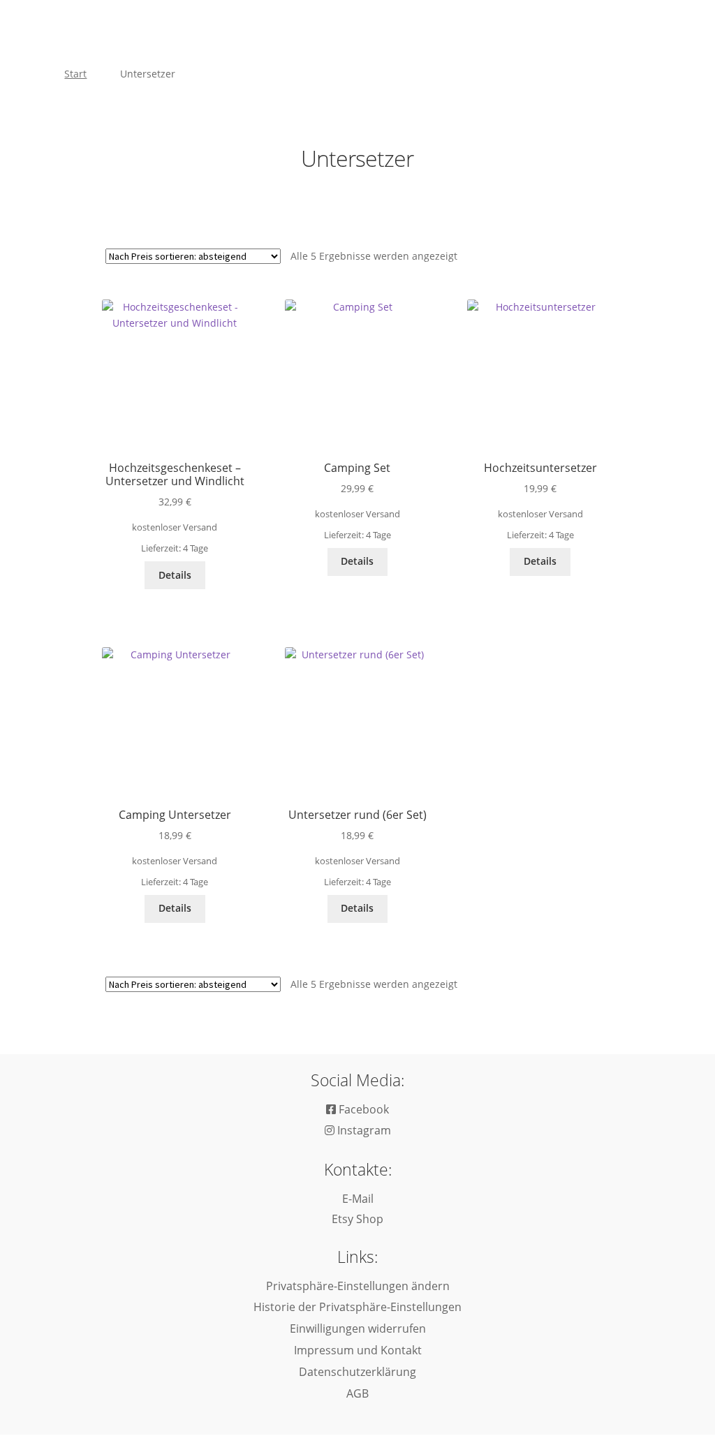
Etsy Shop (357, 1219)
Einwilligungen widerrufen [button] (358, 1328)
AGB (357, 1393)
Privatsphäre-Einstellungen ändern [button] (358, 1286)
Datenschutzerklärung (357, 1371)
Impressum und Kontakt (358, 1350)
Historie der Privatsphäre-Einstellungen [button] (357, 1307)
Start (75, 73)
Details (175, 575)
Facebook (362, 1109)
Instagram (362, 1130)
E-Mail (358, 1198)
